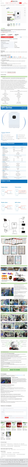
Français (14, 461)
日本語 (12, 461)
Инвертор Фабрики (9, 452)
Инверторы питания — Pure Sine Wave (18, 443)
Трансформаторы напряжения (17, 446)
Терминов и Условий (25, 464)
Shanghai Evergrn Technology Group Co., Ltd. (7, 31)
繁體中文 (10, 461)
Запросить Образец (15, 38)
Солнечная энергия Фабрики (16, 452)
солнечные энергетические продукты (21, 454)
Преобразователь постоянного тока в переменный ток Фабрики (8, 454)
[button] (2, 3)
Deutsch (19, 461)
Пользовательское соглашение (8, 459)
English (4, 461)
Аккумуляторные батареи (10, 446)
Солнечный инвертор (3, 5)
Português (22, 461)
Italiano (24, 461)
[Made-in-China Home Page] (14, 1)
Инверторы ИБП (22, 443)
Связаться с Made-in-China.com (22, 459)
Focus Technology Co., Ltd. (13, 463)
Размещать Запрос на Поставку (19, 417)
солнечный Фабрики (3, 452)
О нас (0, 459)
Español (17, 461)
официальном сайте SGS (20, 375)
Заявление (3, 459)
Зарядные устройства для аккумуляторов (4, 443)
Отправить (6, 417)
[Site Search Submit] (20, 3)
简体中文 (7, 461)
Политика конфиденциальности (15, 459)
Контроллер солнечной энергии (4, 446)
